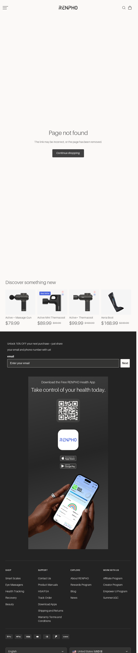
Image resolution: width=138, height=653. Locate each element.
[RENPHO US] (68, 7)
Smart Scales (13, 578)
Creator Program (113, 584)
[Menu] (5, 7)
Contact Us (44, 578)
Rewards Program (81, 584)
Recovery (11, 597)
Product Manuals (48, 584)
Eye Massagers (14, 584)
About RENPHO (80, 578)
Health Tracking (14, 591)
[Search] (124, 7)
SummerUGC (111, 597)
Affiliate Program (112, 578)
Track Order (45, 597)
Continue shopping (68, 153)
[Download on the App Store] (68, 458)
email (10, 356)
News (74, 597)
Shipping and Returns (50, 610)
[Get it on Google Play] (68, 466)
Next (125, 363)
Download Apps (47, 604)
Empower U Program (115, 591)
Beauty (9, 604)
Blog (73, 591)
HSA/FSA (43, 591)
